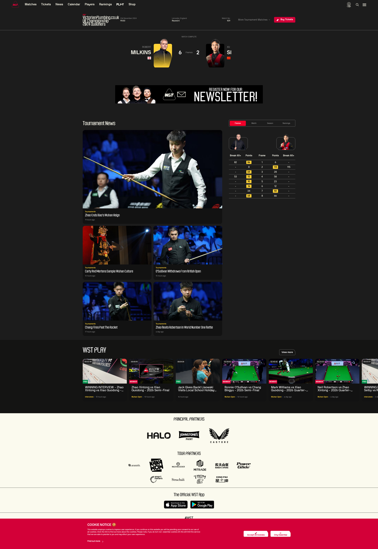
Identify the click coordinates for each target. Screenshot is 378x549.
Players (89, 4)
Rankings (105, 4)
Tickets (46, 4)
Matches (30, 4)
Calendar (74, 4)
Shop (132, 4)
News (59, 4)
